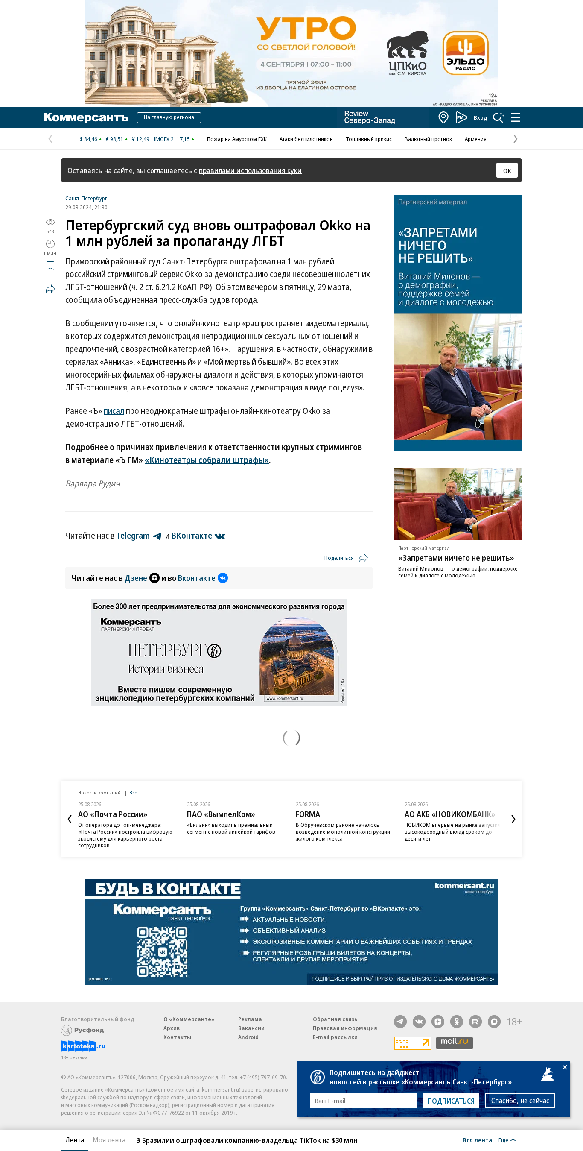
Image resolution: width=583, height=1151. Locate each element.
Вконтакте (197, 578)
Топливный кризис (369, 139)
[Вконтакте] (419, 1021)
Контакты (177, 1037)
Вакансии (251, 1028)
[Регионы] (443, 117)
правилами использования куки (250, 170)
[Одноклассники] (456, 1021)
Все (133, 792)
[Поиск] (498, 117)
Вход (480, 117)
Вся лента (477, 1140)
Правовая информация (345, 1028)
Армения (476, 139)
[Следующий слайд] (513, 819)
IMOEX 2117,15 (172, 139)
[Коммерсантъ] (86, 117)
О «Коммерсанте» (189, 1019)
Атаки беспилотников (306, 139)
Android (248, 1037)
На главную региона (169, 117)
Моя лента (109, 1140)
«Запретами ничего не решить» (456, 558)
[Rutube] (475, 1021)
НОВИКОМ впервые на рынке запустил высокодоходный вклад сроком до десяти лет (453, 831)
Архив (171, 1028)
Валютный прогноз (428, 139)
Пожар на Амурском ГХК (237, 139)
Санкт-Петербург (86, 198)
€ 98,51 (114, 139)
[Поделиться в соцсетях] (50, 289)
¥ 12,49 (140, 139)
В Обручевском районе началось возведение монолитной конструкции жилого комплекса (343, 831)
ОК (507, 170)
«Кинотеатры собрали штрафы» (207, 460)
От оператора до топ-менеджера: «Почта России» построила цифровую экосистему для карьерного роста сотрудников (125, 835)
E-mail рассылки (335, 1037)
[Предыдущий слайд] (69, 819)
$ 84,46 (88, 139)
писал (114, 410)
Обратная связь (335, 1019)
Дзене (136, 578)
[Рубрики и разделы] (515, 117)
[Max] (494, 1021)
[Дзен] (437, 1021)
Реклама (250, 1019)
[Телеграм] (400, 1021)
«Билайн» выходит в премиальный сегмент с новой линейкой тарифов (231, 828)
